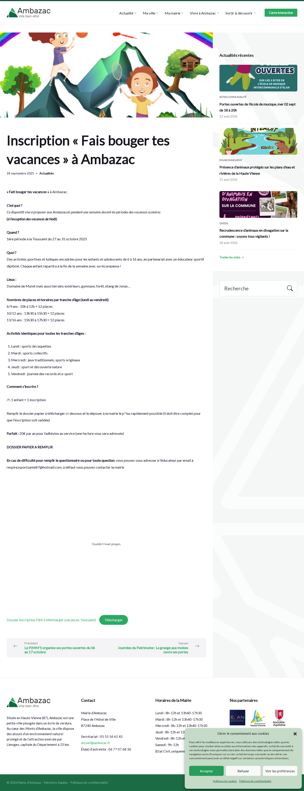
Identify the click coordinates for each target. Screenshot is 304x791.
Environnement (230, 160)
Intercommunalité (233, 97)
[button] (295, 733)
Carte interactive (281, 12)
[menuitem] (126, 13)
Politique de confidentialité (255, 781)
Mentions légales (56, 782)
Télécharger (113, 620)
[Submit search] (290, 288)
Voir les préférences (280, 771)
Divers (223, 223)
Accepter (206, 771)
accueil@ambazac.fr (95, 743)
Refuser (243, 771)
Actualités (46, 173)
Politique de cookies (225, 781)
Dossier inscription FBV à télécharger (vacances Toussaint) (52, 620)
